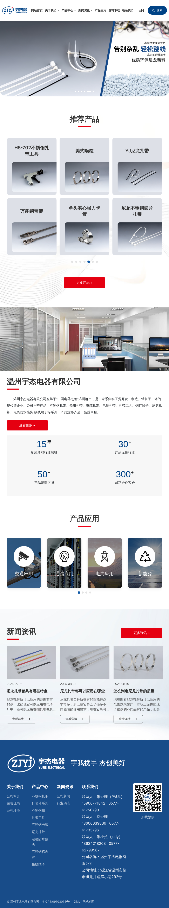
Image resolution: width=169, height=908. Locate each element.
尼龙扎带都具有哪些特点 (27, 691)
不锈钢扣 (38, 810)
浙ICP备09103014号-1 (57, 901)
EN (141, 10)
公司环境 (13, 810)
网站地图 (88, 901)
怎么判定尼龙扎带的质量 (134, 691)
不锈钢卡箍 (40, 825)
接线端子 (38, 864)
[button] (75, 91)
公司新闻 (63, 796)
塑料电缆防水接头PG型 (137, 150)
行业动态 (63, 803)
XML (77, 901)
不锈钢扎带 (40, 796)
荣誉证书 (13, 803)
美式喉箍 (32, 150)
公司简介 (13, 796)
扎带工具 (38, 818)
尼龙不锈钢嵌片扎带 (84, 211)
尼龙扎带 (38, 832)
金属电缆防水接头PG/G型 (137, 211)
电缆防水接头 (40, 842)
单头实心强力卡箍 (32, 211)
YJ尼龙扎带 (84, 150)
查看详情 (18, 719)
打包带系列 (40, 803)
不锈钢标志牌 (40, 854)
